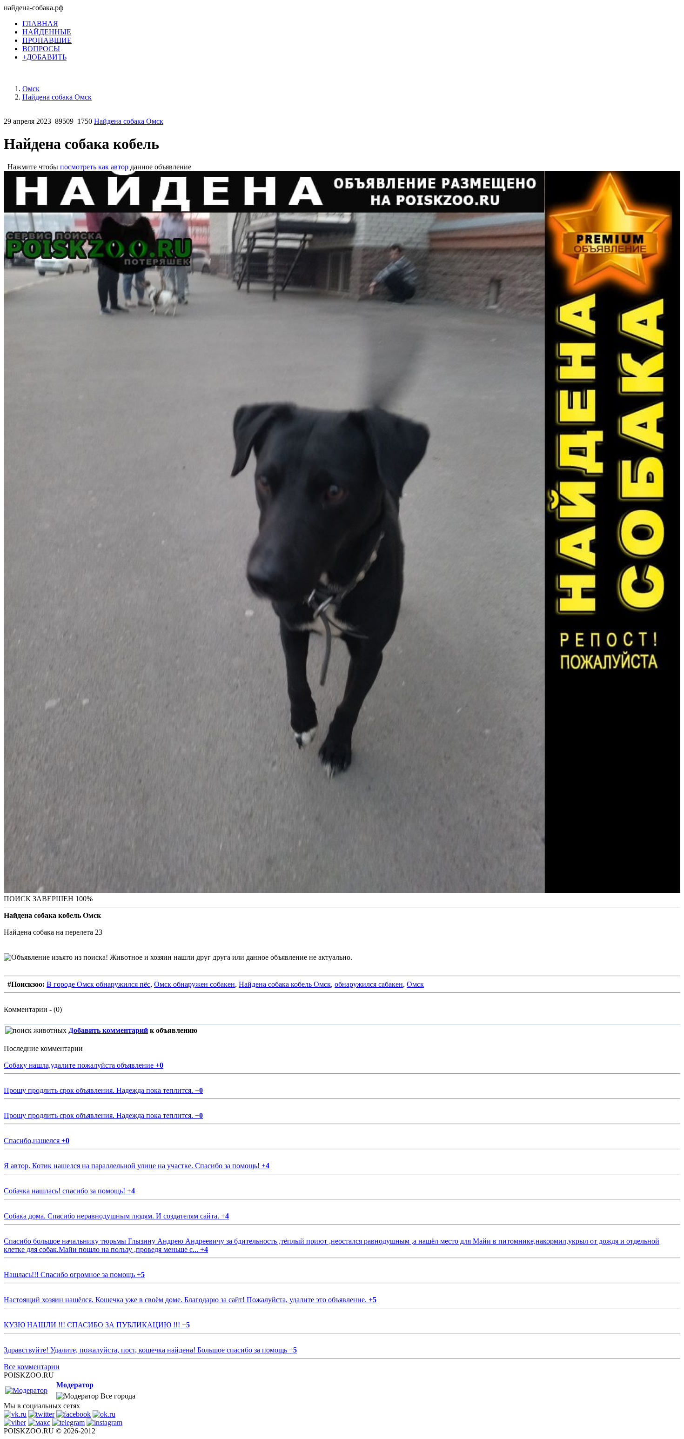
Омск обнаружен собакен (194, 984)
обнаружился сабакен (369, 984)
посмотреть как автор (94, 167)
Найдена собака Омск (128, 121)
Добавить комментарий (108, 1030)
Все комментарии (32, 1367)
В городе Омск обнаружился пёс (98, 984)
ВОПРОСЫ (41, 49)
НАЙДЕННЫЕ (46, 32)
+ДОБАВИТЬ (44, 57)
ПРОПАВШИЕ (47, 40)
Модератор (75, 1385)
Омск (415, 984)
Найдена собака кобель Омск (285, 984)
